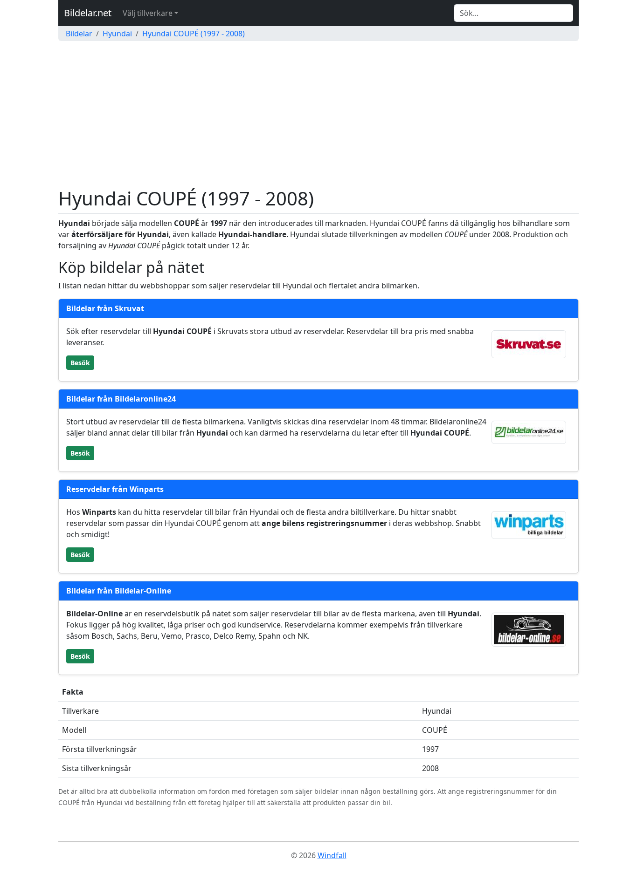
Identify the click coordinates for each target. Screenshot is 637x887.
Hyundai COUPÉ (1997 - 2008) (193, 33)
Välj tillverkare (148, 13)
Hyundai (117, 33)
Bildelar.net (87, 13)
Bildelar (79, 33)
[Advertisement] (318, 117)
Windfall (332, 855)
